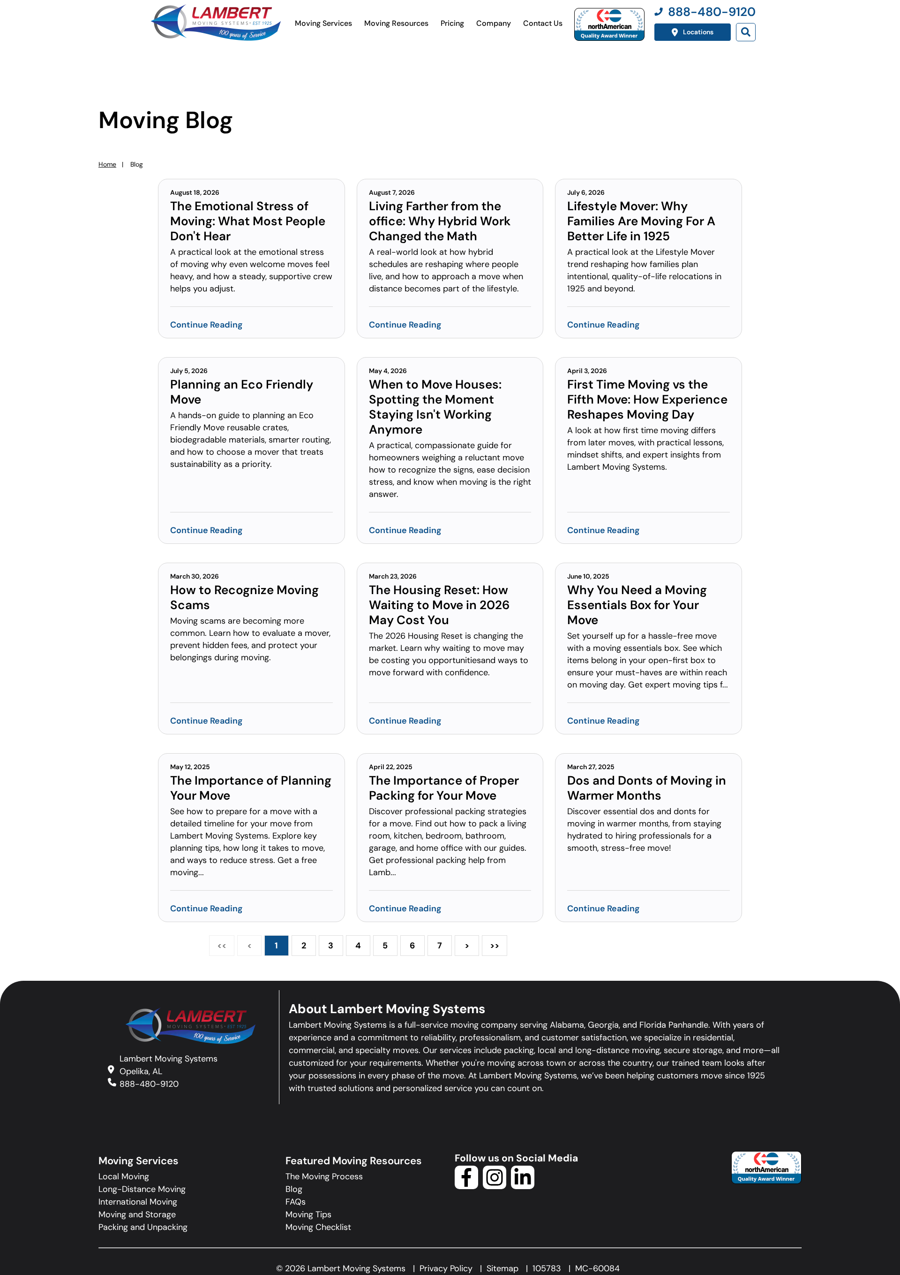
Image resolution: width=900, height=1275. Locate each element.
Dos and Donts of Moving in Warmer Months (646, 787)
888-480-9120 (149, 1084)
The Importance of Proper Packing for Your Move (444, 787)
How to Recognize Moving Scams (244, 597)
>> (494, 945)
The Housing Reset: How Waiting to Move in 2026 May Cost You (439, 605)
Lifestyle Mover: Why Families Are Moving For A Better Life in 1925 (641, 221)
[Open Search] (746, 32)
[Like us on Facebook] (466, 1186)
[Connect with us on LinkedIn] (522, 1186)
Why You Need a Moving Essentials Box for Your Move (637, 605)
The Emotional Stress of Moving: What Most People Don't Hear (247, 221)
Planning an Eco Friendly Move (241, 391)
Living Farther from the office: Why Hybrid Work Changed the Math (439, 221)
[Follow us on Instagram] (494, 1186)
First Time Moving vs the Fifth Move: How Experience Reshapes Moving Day (647, 399)
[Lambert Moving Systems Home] (215, 23)
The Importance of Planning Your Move (250, 787)
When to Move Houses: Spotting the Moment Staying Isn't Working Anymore (435, 406)
